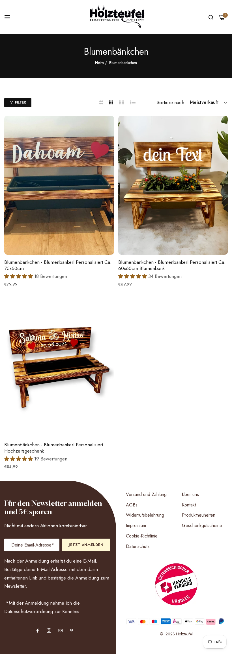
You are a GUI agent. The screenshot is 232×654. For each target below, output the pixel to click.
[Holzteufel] (116, 17)
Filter (20, 102)
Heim (99, 62)
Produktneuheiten (198, 515)
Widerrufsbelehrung (145, 515)
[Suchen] (211, 17)
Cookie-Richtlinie (142, 536)
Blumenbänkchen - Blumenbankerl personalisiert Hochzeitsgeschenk (53, 448)
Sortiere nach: (171, 102)
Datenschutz (138, 546)
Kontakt (189, 505)
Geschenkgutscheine (202, 525)
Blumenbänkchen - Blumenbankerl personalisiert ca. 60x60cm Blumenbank (171, 265)
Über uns (190, 494)
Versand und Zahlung (146, 494)
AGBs (132, 505)
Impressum (136, 525)
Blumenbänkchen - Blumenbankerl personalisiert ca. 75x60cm (57, 265)
